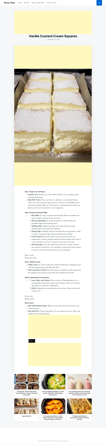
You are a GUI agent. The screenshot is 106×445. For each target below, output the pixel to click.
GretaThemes (65, 441)
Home (19, 2)
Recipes (26, 2)
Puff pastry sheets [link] (31, 258)
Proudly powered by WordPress (44, 441)
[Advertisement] (53, 22)
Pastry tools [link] (29, 296)
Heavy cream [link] (29, 255)
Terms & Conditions (38, 2)
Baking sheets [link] (29, 299)
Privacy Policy (52, 2)
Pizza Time (9, 3)
